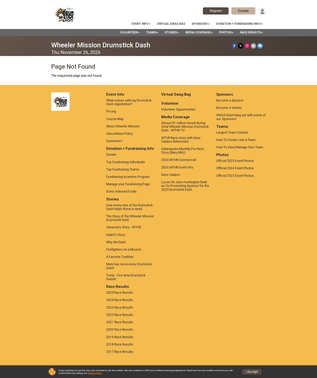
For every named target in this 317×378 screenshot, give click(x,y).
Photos (225, 32)
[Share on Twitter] (240, 45)
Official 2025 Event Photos (235, 161)
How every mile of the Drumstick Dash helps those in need (129, 207)
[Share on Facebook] (234, 45)
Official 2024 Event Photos (235, 168)
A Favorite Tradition (120, 257)
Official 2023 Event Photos (235, 176)
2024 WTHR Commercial (178, 160)
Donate (243, 11)
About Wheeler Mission (123, 126)
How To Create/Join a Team (236, 140)
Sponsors (199, 24)
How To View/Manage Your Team (239, 147)
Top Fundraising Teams (122, 169)
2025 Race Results (119, 292)
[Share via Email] (253, 45)
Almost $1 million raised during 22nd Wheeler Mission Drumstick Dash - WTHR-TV (185, 126)
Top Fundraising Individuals (125, 162)
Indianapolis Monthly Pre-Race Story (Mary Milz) (182, 150)
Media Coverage (198, 32)
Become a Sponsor (230, 100)
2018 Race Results (119, 344)
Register (216, 11)
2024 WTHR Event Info (177, 167)
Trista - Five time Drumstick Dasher (125, 277)
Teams (151, 32)
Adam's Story (115, 235)
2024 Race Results (119, 300)
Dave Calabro (170, 175)
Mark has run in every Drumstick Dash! (129, 266)
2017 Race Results (119, 352)
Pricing (111, 111)
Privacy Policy (95, 373)
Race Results (250, 32)
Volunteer (128, 32)
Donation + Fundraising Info (238, 24)
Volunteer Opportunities (178, 109)
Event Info (140, 24)
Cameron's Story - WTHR (123, 227)
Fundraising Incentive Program (128, 177)
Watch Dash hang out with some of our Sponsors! (241, 117)
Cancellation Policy (119, 133)
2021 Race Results (119, 322)
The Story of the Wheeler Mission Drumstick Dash (130, 218)
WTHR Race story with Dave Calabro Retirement (181, 139)
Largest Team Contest (232, 132)
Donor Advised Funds (121, 191)
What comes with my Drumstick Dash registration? (129, 102)
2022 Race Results (119, 315)
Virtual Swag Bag (171, 24)
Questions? (114, 141)
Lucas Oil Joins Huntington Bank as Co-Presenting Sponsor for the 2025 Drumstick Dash (185, 185)
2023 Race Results (119, 307)
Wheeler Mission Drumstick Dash (100, 45)
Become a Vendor (229, 108)
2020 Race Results (119, 329)
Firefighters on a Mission (123, 249)
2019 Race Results (119, 337)
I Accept (252, 372)
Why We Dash (116, 242)
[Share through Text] (260, 45)
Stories (171, 32)
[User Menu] (262, 11)
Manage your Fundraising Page (128, 184)
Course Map (115, 119)
